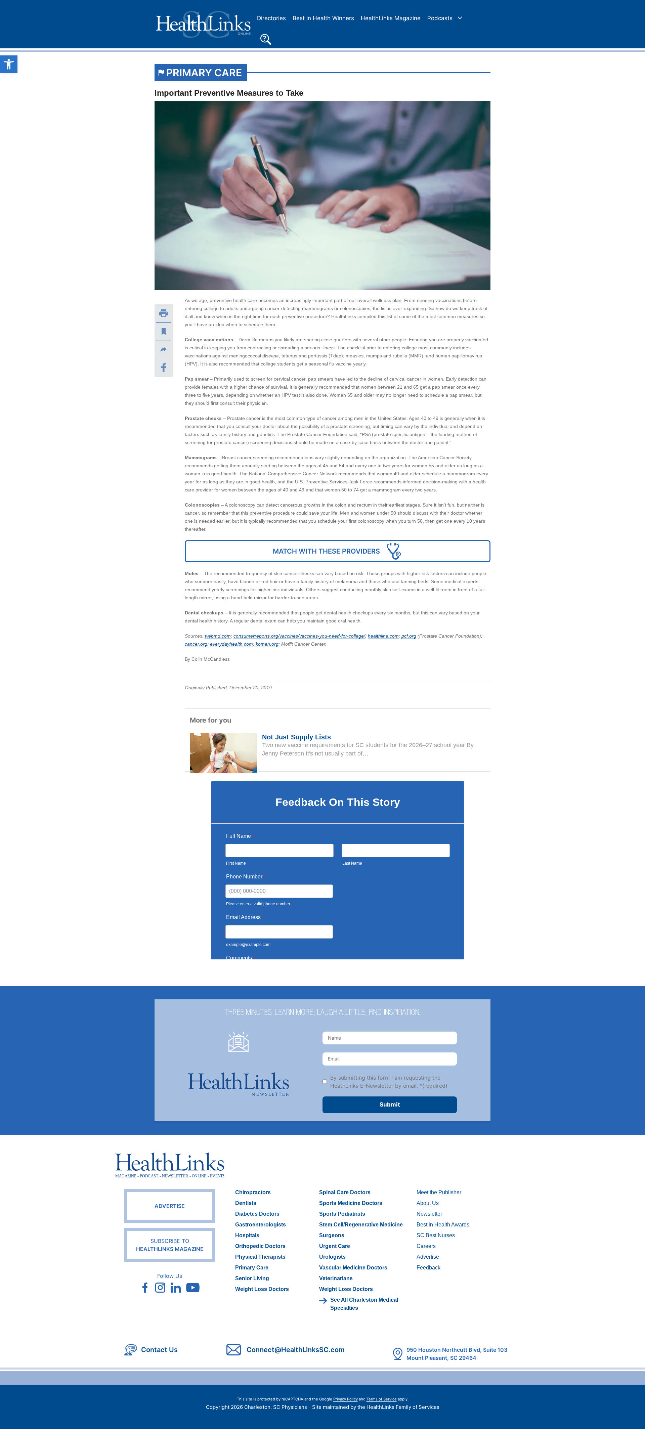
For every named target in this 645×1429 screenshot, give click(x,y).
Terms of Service (382, 1399)
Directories (271, 18)
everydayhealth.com (231, 644)
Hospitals (247, 1235)
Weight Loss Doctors (262, 1289)
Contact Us (159, 1350)
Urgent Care (334, 1246)
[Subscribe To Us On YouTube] (193, 1288)
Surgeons (331, 1235)
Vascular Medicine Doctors (353, 1267)
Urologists (332, 1257)
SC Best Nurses (436, 1235)
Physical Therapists (260, 1257)
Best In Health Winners (323, 18)
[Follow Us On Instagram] (160, 1288)
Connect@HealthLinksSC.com (296, 1350)
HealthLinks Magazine (391, 18)
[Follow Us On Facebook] (145, 1288)
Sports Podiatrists (342, 1214)
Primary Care (204, 73)
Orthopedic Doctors (260, 1246)
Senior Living (252, 1278)
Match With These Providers (326, 551)
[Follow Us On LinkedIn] (176, 1288)
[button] (266, 38)
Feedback (428, 1267)
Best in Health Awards (443, 1224)
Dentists (245, 1203)
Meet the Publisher (439, 1192)
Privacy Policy (345, 1399)
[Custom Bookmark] (164, 331)
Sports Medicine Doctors (350, 1203)
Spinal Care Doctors (345, 1192)
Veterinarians (336, 1278)
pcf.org (408, 636)
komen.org (267, 644)
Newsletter (429, 1214)
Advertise (170, 1206)
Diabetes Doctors (257, 1214)
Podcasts (440, 18)
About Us (428, 1203)
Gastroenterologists (260, 1224)
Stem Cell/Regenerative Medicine (361, 1224)
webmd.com (218, 636)
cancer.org (196, 644)
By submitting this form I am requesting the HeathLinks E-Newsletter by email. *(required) (388, 1081)
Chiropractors (253, 1192)
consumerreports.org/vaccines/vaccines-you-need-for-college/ (299, 636)
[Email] (164, 350)
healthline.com (383, 636)
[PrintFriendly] (164, 313)
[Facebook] (164, 368)
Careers (426, 1246)
